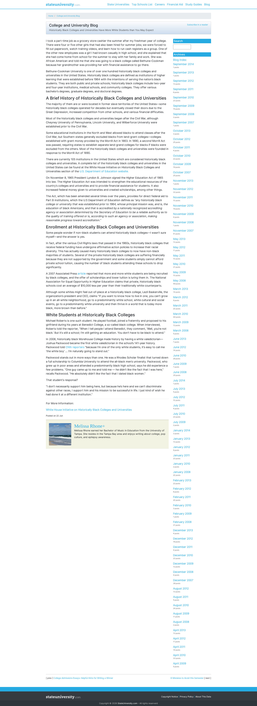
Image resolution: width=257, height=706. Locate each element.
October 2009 (182, 164)
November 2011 (183, 197)
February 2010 (182, 505)
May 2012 (179, 247)
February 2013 (182, 480)
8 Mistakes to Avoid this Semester (187, 678)
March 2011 (180, 305)
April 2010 (179, 655)
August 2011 (180, 596)
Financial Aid (175, 4)
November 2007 (183, 230)
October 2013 (181, 130)
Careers (160, 4)
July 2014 (179, 380)
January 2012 (181, 447)
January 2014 (181, 430)
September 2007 (183, 122)
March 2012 (180, 297)
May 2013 (179, 238)
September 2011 (183, 89)
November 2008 (183, 222)
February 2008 (182, 521)
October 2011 (181, 147)
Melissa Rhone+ (89, 426)
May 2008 (179, 280)
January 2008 (182, 472)
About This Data (203, 696)
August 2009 (181, 613)
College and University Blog (68, 16)
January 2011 (181, 455)
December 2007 (183, 580)
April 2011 (179, 646)
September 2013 (183, 72)
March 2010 (180, 313)
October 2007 (182, 172)
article (82, 273)
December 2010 (183, 555)
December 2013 (183, 530)
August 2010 (181, 605)
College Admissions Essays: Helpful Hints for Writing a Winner (83, 678)
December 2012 (183, 538)
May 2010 (179, 263)
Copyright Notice (169, 696)
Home (50, 16)
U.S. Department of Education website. (104, 171)
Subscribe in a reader (197, 24)
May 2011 (179, 255)
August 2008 (181, 621)
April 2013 (179, 630)
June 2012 (179, 347)
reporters (75, 347)
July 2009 (179, 422)
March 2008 (180, 330)
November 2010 (183, 205)
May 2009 (179, 272)
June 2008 (180, 372)
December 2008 (183, 571)
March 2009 (180, 322)
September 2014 (183, 64)
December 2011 (182, 546)
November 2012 (183, 189)
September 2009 (183, 105)
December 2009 (183, 563)
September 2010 (183, 97)
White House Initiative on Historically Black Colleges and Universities (89, 409)
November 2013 (183, 180)
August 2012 (181, 588)
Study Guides (193, 4)
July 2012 (179, 397)
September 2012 (183, 80)
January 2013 (181, 438)
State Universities (118, 4)
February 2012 (182, 488)
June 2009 (180, 363)
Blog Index (180, 59)
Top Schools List (142, 4)
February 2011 (182, 497)
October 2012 (181, 139)
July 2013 (179, 388)
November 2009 (183, 214)
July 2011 (179, 405)
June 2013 (179, 338)
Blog (207, 4)
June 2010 (179, 355)
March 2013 (180, 288)
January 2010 (181, 463)
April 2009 (179, 663)
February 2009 (182, 513)
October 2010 (181, 155)
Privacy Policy (186, 696)
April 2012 (179, 638)
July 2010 (179, 413)
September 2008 (183, 114)
